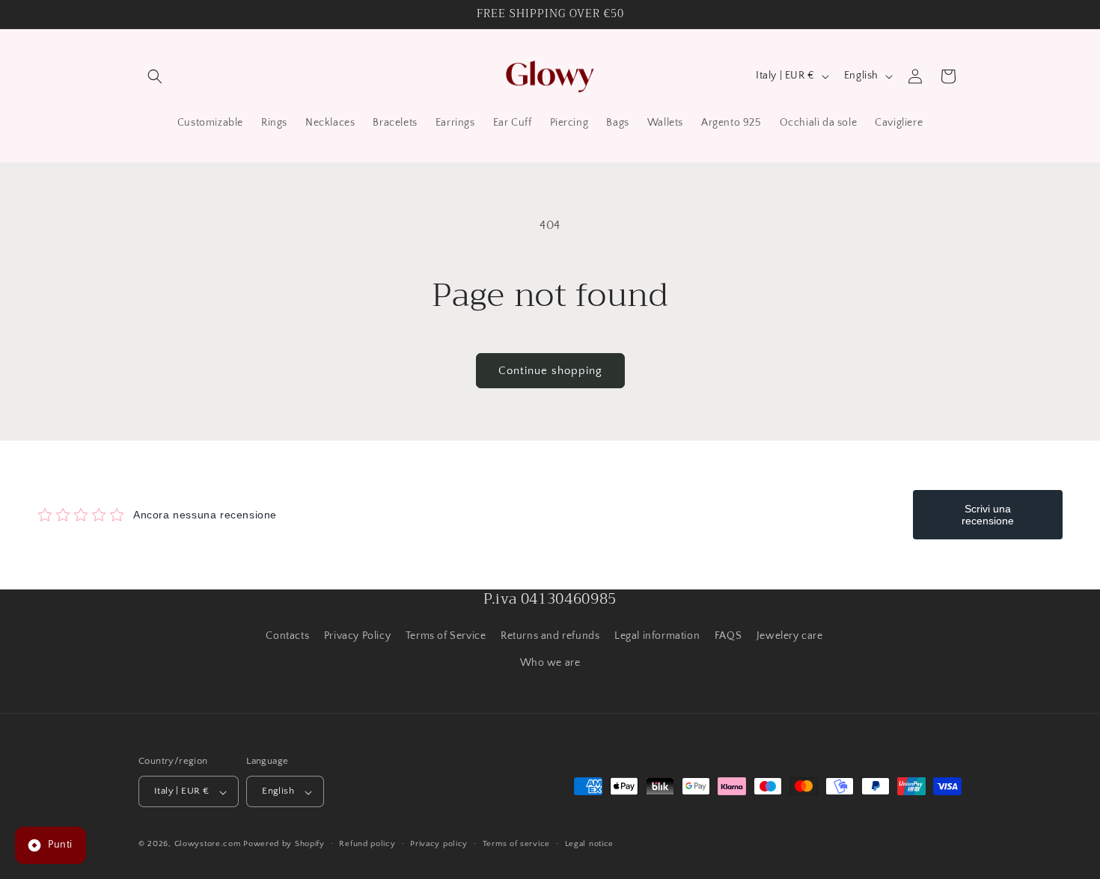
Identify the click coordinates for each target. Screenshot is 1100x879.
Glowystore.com (207, 844)
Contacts (287, 636)
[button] (154, 76)
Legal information (657, 636)
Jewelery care (790, 636)
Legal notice (589, 843)
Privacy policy (439, 843)
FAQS (728, 636)
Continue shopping (550, 370)
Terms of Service (446, 636)
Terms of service (516, 843)
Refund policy (367, 843)
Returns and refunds (550, 636)
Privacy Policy (357, 636)
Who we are (550, 662)
